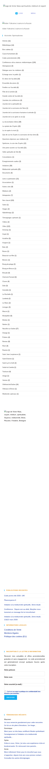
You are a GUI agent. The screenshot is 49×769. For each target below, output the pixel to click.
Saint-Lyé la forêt (8, 363)
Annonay (5, 230)
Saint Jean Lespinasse (10, 354)
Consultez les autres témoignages (17, 758)
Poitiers (5, 337)
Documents (6, 173)
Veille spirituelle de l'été (10, 152)
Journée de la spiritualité (10, 104)
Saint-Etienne (7, 359)
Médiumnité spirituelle (9, 169)
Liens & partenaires (9, 179)
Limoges (5, 307)
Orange (4, 333)
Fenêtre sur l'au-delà (9, 87)
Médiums (5, 191)
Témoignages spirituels (10, 218)
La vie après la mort (9, 130)
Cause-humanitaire (8, 54)
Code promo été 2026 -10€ (14, 596)
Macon (4, 311)
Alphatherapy (6, 212)
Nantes (4, 324)
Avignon (5, 243)
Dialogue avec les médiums (11, 70)
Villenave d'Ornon (8, 389)
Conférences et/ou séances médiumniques (17, 62)
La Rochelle (6, 294)
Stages (4, 209)
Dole (3, 286)
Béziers (5, 260)
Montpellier (6, 316)
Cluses (4, 281)
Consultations (7, 157)
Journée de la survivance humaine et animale (18, 112)
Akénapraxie (6, 66)
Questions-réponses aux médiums (14, 139)
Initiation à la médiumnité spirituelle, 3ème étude (22, 605)
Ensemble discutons (9, 83)
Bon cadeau (6, 49)
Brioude (5, 273)
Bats (4, 247)
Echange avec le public (10, 74)
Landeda (5, 298)
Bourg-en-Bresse (8, 268)
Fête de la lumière (8, 92)
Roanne (5, 350)
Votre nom (8, 677)
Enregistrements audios (10, 161)
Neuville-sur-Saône (8, 329)
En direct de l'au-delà (9, 79)
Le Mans (5, 303)
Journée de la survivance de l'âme (14, 108)
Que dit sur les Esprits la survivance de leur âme (19, 135)
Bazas (4, 251)
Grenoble (5, 290)
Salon (4, 205)
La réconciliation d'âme (10, 122)
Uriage (4, 376)
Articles (5, 41)
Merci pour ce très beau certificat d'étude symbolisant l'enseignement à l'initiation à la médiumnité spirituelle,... (24, 734)
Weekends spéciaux (9, 394)
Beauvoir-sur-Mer (8, 255)
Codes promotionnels (9, 58)
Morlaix (4, 320)
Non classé (6, 200)
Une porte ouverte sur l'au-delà (12, 148)
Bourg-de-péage (7, 264)
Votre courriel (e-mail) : (13, 684)
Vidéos (4, 222)
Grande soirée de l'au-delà (11, 96)
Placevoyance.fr (10, 600)
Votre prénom (9, 670)
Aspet (4, 234)
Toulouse (5, 371)
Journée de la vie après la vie (12, 117)
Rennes (5, 341)
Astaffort (5, 238)
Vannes (4, 380)
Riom (4, 346)
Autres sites (6, 187)
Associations (6, 182)
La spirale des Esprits (9, 126)
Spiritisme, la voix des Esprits (12, 143)
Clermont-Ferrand (8, 277)
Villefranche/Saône (8, 384)
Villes (4, 226)
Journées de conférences (11, 100)
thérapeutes (6, 195)
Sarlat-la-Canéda (8, 367)
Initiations (5, 166)
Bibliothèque (6, 45)
